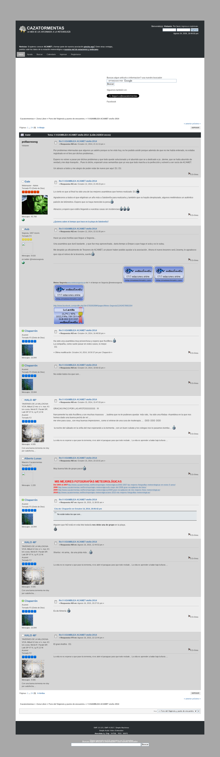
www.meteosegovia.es (76, 283)
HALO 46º (30, 399)
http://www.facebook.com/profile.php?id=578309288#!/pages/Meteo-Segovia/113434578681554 (92, 306)
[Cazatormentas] (57, 31)
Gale (27, 181)
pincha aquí (89, 47)
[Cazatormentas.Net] (23, 220)
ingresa (185, 26)
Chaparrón (31, 330)
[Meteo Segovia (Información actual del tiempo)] (23, 263)
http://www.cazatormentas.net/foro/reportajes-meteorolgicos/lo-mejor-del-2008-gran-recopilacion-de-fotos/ (102, 487)
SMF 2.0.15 (98, 728)
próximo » (196, 124)
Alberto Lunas (32, 458)
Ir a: (155, 711)
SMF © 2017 (109, 728)
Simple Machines (122, 728)
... (30, 128)
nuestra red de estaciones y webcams (81, 49)
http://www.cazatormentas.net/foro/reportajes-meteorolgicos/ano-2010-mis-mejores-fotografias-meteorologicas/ (104, 492)
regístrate (194, 26)
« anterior (188, 124)
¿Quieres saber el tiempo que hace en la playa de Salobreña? (81, 221)
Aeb (26, 229)
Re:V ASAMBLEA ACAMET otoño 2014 (78, 141)
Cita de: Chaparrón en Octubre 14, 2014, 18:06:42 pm (78, 509)
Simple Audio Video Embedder (111, 730)
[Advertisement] (110, 13)
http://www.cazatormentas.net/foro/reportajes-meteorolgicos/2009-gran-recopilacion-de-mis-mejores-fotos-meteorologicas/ (109, 490)
